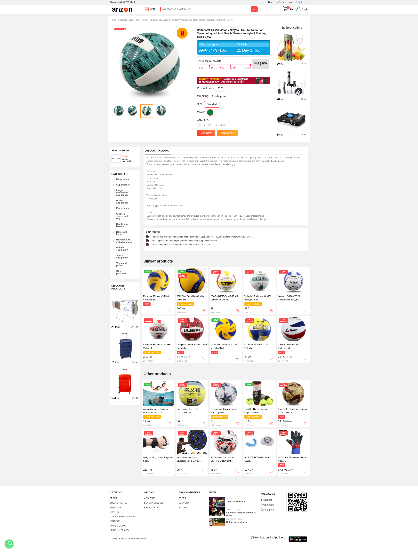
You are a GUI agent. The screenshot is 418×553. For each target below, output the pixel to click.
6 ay (211, 67)
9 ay (221, 67)
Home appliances (122, 201)
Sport (113, 498)
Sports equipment (122, 256)
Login (305, 9)
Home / (115, 20)
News (270, 2)
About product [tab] (158, 150)
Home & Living (118, 526)
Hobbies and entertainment (124, 240)
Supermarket (123, 184)
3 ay (201, 67)
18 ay (248, 67)
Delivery (183, 503)
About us (149, 498)
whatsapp (268, 504)
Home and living (122, 232)
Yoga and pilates (121, 264)
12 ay (233, 67)
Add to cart (227, 133)
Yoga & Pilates (118, 503)
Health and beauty (122, 225)
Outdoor (115, 521)
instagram (268, 509)
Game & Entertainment (123, 517)
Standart (212, 104)
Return (182, 507)
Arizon (124, 156)
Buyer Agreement (155, 503)
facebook (267, 500)
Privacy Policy (153, 507)
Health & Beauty (119, 530)
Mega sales (122, 179)
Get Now (206, 133)
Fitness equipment (122, 248)
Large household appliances (122, 192)
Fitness (114, 512)
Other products (121, 272)
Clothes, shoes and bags (122, 216)
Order (182, 498)
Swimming (115, 507)
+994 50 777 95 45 (126, 2)
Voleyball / (123, 20)
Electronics (122, 208)
